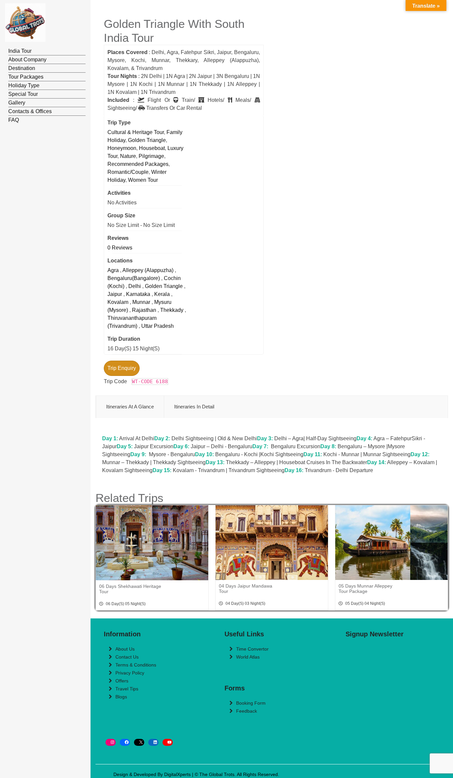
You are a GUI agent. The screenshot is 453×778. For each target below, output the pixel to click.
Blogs (121, 696)
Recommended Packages (137, 164)
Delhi (134, 286)
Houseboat (152, 148)
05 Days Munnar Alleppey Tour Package (365, 588)
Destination (21, 68)
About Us (125, 649)
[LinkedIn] (153, 742)
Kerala (162, 294)
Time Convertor (252, 649)
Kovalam (117, 302)
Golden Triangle (147, 140)
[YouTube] (167, 742)
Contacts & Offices (30, 111)
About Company (27, 59)
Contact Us (127, 657)
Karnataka (138, 294)
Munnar (141, 302)
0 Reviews (119, 247)
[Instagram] (110, 742)
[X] (139, 742)
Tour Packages (25, 77)
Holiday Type (23, 85)
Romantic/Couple (128, 172)
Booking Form (251, 703)
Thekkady (171, 310)
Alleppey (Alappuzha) (147, 270)
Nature (128, 156)
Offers (121, 680)
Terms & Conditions (135, 665)
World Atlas (248, 657)
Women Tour (143, 180)
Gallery (16, 103)
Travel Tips (126, 688)
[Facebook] (125, 742)
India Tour (20, 51)
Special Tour (23, 94)
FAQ (13, 120)
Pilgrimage (151, 156)
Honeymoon (121, 148)
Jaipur (114, 294)
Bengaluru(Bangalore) (133, 278)
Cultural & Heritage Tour (135, 132)
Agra (113, 270)
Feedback (246, 711)
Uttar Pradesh (157, 326)
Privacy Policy (129, 672)
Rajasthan (144, 310)
